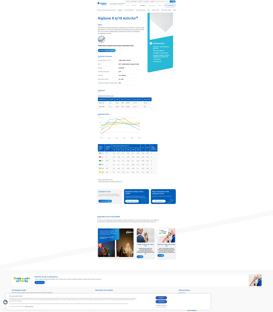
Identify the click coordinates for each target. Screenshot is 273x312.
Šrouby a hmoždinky (140, 10)
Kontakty (146, 1)
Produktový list (157, 61)
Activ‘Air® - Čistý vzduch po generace (161, 47)
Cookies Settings (161, 305)
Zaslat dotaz (121, 3)
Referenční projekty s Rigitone (107, 50)
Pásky (148, 10)
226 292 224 (113, 3)
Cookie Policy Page (29, 306)
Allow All (161, 297)
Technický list (157, 59)
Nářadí (174, 10)
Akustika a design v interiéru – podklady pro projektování (161, 56)
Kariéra (140, 1)
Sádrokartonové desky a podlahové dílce (106, 10)
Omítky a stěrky (155, 10)
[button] (5, 302)
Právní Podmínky (182, 292)
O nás (127, 1)
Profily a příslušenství (129, 10)
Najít (173, 1)
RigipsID (153, 1)
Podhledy (120, 10)
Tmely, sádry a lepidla (166, 10)
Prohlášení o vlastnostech (160, 53)
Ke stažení (133, 1)
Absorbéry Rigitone (158, 50)
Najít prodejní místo (132, 201)
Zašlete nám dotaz (105, 201)
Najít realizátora (158, 201)
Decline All (161, 301)
